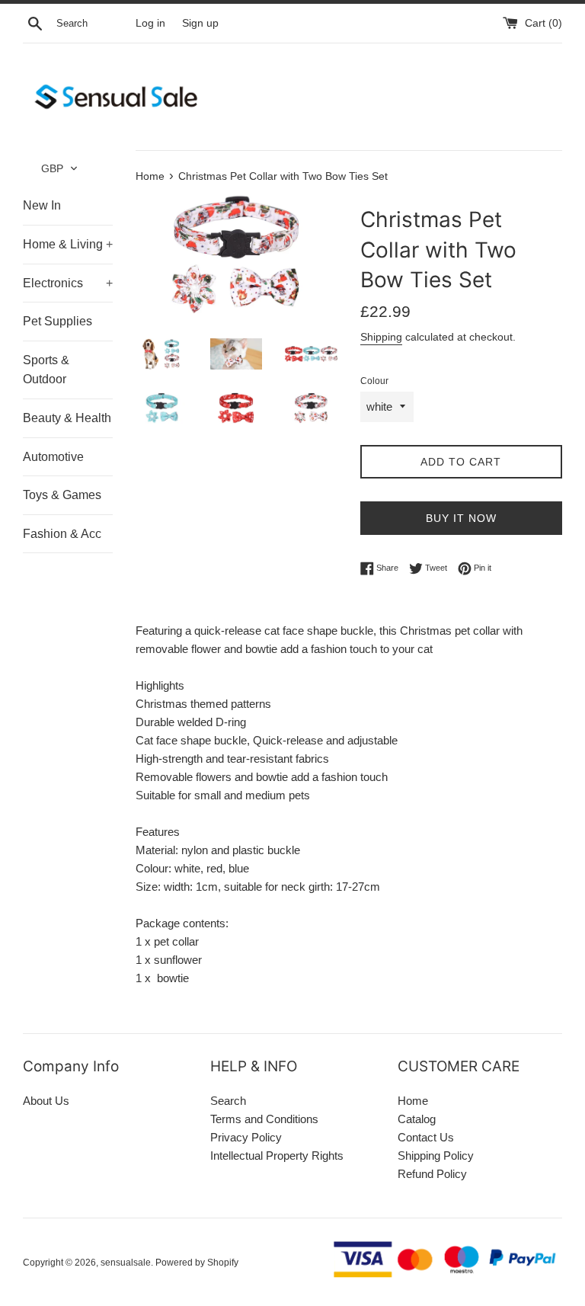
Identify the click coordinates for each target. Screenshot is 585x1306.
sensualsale (126, 1262)
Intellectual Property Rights (277, 1155)
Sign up (200, 23)
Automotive (53, 456)
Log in (150, 23)
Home (413, 1100)
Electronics (68, 283)
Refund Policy (432, 1173)
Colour (374, 381)
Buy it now (461, 518)
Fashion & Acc (62, 533)
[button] (60, 168)
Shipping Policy (436, 1155)
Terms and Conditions (264, 1118)
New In (42, 205)
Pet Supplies (57, 321)
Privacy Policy (246, 1137)
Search (228, 1100)
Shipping (381, 337)
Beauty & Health (67, 417)
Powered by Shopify (196, 1262)
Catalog (417, 1118)
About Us (46, 1100)
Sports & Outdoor (46, 370)
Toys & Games (62, 494)
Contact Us (426, 1137)
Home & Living (68, 244)
